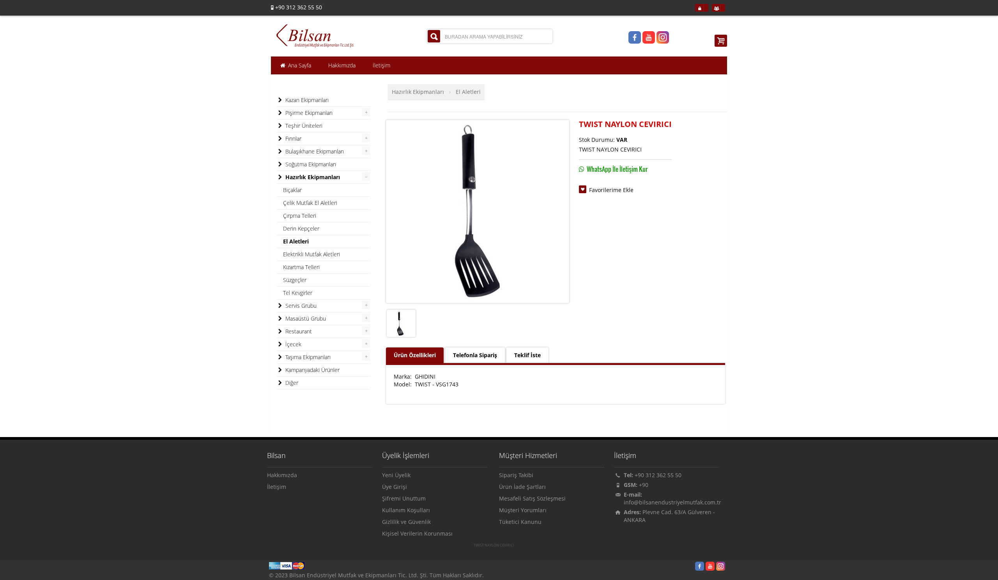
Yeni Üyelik (396, 475)
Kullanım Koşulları (406, 510)
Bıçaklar (292, 190)
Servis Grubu (300, 305)
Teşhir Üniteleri (303, 125)
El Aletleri (468, 91)
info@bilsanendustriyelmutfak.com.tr (672, 502)
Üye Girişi (394, 486)
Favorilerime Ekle (611, 190)
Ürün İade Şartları (522, 486)
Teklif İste (527, 355)
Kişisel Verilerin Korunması (417, 533)
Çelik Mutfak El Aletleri (310, 202)
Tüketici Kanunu (520, 521)
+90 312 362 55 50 (658, 475)
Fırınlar (292, 138)
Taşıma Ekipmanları (307, 357)
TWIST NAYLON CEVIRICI (494, 545)
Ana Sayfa (299, 65)
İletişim (276, 486)
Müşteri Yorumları (523, 510)
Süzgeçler (294, 280)
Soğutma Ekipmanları (310, 164)
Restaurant (298, 331)
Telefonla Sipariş (475, 355)
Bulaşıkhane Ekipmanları (314, 151)
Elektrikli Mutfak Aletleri (311, 254)
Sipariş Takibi (516, 475)
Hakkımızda (282, 475)
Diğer (291, 382)
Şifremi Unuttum (404, 498)
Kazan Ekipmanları (306, 100)
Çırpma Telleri (299, 215)
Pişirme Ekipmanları (308, 112)
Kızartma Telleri (301, 267)
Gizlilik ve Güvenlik (406, 521)
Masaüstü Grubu (305, 318)
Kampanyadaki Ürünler (312, 370)
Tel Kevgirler (297, 292)
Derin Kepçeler (301, 228)
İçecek (292, 344)
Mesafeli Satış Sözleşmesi (532, 498)
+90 (643, 484)
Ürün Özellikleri (415, 355)
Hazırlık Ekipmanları (418, 91)
